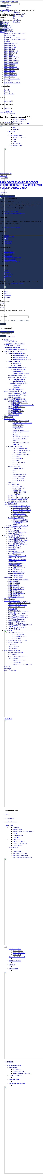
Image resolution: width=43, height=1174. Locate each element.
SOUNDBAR (12, 350)
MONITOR (12, 482)
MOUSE (15, 435)
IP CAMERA (17, 662)
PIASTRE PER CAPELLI (16, 563)
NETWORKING (13, 484)
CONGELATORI (13, 405)
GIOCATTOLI (8, 31)
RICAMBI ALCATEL (10, 43)
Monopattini (9, 818)
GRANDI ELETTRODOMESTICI (14, 33)
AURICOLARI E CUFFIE (16, 344)
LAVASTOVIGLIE (14, 411)
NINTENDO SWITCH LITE (22, 359)
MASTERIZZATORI (19, 476)
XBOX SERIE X (18, 373)
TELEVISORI (12, 648)
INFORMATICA (9, 35)
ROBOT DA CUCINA (15, 569)
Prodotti (7, 41)
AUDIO (6, 25)
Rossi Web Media (17, 283)
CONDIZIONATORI (14, 403)
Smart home (9, 340)
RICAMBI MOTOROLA (11, 57)
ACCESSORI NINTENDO (16, 353)
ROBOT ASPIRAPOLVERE (17, 567)
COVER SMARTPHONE (16, 617)
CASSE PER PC (18, 427)
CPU (14, 472)
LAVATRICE (12, 413)
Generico (7, 101)
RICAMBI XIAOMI (10, 75)
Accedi (3, 324)
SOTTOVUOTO (13, 571)
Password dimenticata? (20, 320)
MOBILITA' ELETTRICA (12, 37)
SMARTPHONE (13, 623)
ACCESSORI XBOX (14, 367)
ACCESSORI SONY (14, 361)
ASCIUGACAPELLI (14, 537)
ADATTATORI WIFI (19, 488)
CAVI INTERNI (18, 458)
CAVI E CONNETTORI (15, 652)
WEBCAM (16, 444)
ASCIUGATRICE (13, 401)
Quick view (4, 178)
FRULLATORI (12, 551)
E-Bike (6, 815)
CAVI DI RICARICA (14, 611)
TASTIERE (16, 441)
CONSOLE (7, 27)
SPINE (10, 397)
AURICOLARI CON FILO (16, 607)
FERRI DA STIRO (14, 545)
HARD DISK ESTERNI (20, 522)
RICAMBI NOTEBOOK (11, 61)
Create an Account (7, 332)
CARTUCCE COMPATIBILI (21, 506)
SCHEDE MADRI (18, 478)
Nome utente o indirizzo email (12, 311)
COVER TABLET (13, 619)
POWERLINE (17, 494)
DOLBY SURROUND (15, 642)
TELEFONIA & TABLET (12, 79)
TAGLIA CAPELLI (14, 575)
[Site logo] (9, 2)
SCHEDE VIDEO (18, 480)
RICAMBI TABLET (10, 73)
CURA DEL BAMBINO (15, 543)
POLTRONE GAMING (20, 439)
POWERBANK (13, 621)
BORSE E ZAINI (18, 425)
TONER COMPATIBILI (20, 516)
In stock (7, 92)
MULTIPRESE (13, 393)
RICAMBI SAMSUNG (11, 69)
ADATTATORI (12, 342)
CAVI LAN (16, 460)
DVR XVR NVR (13, 654)
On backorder (9, 94)
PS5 (14, 365)
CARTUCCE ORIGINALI (21, 508)
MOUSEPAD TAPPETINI (21, 437)
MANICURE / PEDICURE (17, 559)
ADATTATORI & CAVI (15, 632)
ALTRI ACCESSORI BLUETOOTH (19, 603)
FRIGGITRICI (12, 549)
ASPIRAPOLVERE (14, 539)
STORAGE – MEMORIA (16, 518)
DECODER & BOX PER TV (17, 640)
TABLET (11, 627)
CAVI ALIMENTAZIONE (21, 454)
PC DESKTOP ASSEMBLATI (17, 500)
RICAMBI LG (8, 55)
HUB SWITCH (17, 490)
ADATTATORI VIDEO (19, 452)
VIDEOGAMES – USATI (16, 389)
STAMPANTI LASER (19, 514)
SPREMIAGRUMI (14, 573)
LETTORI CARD (18, 433)
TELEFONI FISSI (14, 628)
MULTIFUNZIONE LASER (21, 512)
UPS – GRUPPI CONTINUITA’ (18, 526)
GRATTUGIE (12, 553)
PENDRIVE (16, 524)
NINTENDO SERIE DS (20, 355)
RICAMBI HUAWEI (10, 53)
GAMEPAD (16, 429)
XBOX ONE (16, 387)
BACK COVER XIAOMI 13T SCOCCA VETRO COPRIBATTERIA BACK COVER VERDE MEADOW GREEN (21, 185)
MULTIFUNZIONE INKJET (22, 510)
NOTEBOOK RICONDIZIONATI (19, 498)
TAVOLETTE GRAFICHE (21, 443)
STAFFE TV (12, 644)
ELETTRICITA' (9, 29)
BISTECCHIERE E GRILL (16, 541)
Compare (3, 176)
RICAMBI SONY (9, 71)
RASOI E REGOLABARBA (16, 565)
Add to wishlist (5, 174)
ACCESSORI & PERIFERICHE (18, 421)
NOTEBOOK (12, 496)
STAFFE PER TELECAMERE (17, 656)
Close (2, 20)
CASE (14, 470)
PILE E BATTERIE (14, 395)
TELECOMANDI (13, 646)
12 (5, 122)
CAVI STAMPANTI (19, 462)
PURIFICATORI (13, 415)
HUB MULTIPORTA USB (21, 431)
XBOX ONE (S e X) (19, 369)
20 (7, 122)
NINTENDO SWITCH (20, 357)
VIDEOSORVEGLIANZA (12, 83)
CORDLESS (12, 615)
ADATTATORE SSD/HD (20, 448)
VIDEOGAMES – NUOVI (16, 379)
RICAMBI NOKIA (10, 59)
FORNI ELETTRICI (14, 547)
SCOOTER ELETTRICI (15, 534)
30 (10, 122)
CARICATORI (12, 609)
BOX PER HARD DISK (20, 520)
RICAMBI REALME (10, 67)
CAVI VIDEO (17, 464)
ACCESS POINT (18, 486)
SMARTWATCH (9, 77)
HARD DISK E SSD (19, 474)
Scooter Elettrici (10, 822)
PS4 (14, 363)
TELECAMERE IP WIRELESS (22, 664)
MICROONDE (13, 407)
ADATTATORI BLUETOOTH (21, 450)
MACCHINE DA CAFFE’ (16, 557)
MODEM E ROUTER (19, 492)
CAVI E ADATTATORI (15, 446)
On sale (7, 90)
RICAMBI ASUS (9, 49)
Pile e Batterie (9, 336)
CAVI (10, 348)
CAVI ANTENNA (18, 634)
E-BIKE (10, 530)
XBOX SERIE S (18, 371)
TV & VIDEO (8, 81)
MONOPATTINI (13, 532)
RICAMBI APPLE (10, 47)
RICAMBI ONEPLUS (11, 63)
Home (2, 10)
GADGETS (11, 377)
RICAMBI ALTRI (9, 45)
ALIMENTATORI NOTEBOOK (22, 423)
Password (4, 317)
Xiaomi (7, 108)
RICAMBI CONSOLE (11, 51)
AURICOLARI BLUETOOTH (17, 605)
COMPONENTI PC (14, 466)
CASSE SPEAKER (14, 346)
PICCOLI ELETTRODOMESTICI (14, 39)
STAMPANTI (12, 504)
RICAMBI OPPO (9, 65)
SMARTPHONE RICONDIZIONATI (20, 625)
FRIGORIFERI (13, 409)
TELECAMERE (13, 658)
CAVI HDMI (17, 638)
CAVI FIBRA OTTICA (20, 636)
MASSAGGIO (12, 561)
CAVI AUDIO (17, 456)
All (12, 122)
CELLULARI (12, 613)
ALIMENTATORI (18, 468)
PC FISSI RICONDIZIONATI (18, 502)
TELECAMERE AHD (19, 660)
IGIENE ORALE (13, 555)
